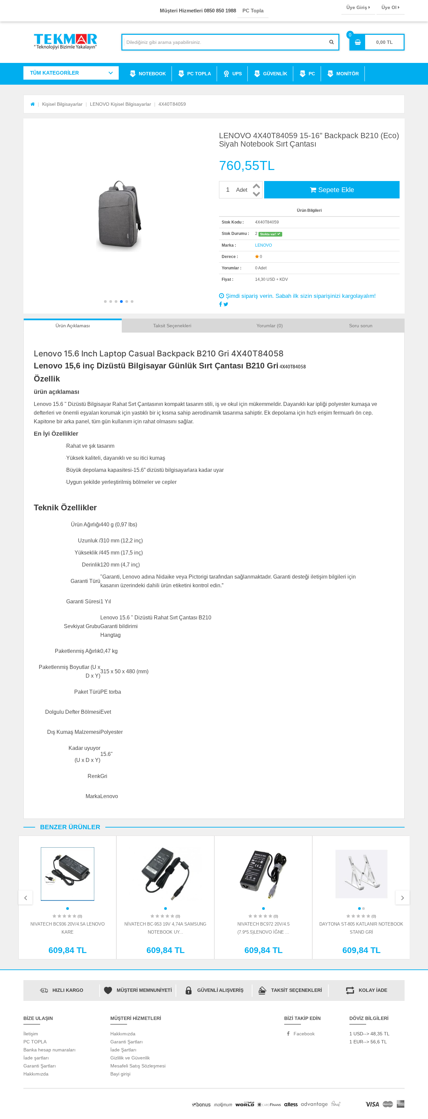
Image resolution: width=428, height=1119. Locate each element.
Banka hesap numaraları (49, 1049)
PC (312, 73)
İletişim (30, 1033)
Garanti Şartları (39, 1065)
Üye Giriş (357, 7)
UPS (237, 73)
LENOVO (263, 245)
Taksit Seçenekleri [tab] (172, 325)
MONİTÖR (347, 73)
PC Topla (252, 10)
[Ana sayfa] (32, 104)
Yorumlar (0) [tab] (269, 325)
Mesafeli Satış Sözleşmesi (138, 1065)
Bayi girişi (120, 1074)
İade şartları (36, 1057)
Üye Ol (390, 7)
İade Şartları (123, 1049)
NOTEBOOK (152, 73)
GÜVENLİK (275, 73)
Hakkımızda (35, 1074)
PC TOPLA (199, 73)
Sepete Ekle (335, 189)
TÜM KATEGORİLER (54, 73)
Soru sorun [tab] (360, 325)
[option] (67, 897)
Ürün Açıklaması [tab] (73, 325)
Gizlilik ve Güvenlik (130, 1057)
